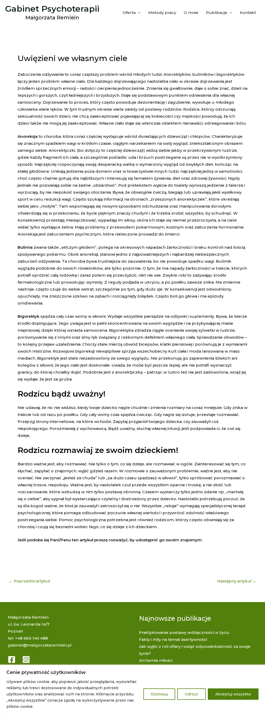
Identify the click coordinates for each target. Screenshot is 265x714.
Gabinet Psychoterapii (52, 9)
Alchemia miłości (156, 660)
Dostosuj (159, 694)
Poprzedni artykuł (29, 581)
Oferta (129, 12)
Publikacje (216, 12)
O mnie (191, 12)
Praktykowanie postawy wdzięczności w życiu (184, 632)
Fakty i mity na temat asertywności (173, 639)
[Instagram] (26, 659)
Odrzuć (191, 694)
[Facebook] (12, 659)
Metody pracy (162, 12)
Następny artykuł (236, 581)
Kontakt (248, 12)
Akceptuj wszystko (233, 694)
